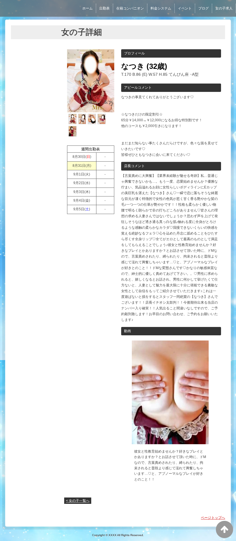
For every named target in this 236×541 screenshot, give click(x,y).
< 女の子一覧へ (78, 501)
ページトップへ (213, 518)
